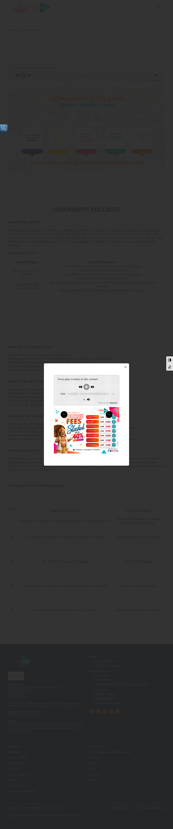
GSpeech (113, 403)
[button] (109, 414)
